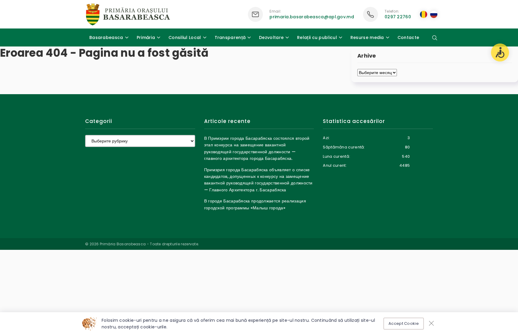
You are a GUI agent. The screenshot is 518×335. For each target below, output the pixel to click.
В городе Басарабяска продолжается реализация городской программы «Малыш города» (255, 204)
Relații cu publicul (317, 37)
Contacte (408, 37)
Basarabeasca (106, 37)
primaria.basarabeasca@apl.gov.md (311, 17)
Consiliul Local (184, 37)
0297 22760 (398, 17)
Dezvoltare (271, 37)
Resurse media (367, 37)
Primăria (146, 37)
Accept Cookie (404, 323)
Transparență (230, 37)
